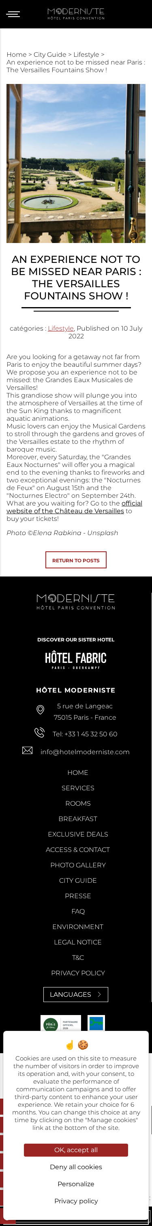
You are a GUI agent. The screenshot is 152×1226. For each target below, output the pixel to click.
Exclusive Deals (78, 834)
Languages (70, 994)
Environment (77, 927)
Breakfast (77, 819)
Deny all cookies (76, 1167)
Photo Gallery (78, 865)
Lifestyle (87, 54)
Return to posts (76, 560)
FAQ (78, 911)
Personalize (76, 1184)
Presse (78, 896)
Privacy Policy (78, 973)
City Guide (51, 54)
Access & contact (78, 850)
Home (17, 54)
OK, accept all (76, 1150)
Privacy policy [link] (76, 1201)
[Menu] (16, 14)
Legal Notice (78, 942)
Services (78, 788)
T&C (78, 957)
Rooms (78, 803)
